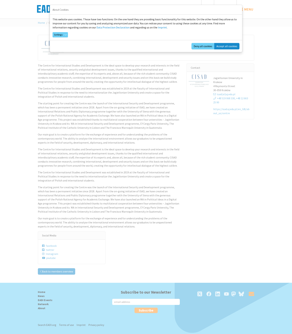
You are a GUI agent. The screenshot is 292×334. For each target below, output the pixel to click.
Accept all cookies (226, 46)
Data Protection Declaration (113, 27)
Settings (58, 34)
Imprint (162, 27)
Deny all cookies (203, 46)
